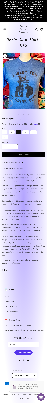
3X (6, 137)
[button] (4, 29)
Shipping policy (25, 398)
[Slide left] (18, 114)
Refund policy (15, 394)
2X (34, 132)
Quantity (5, 142)
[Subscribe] (36, 344)
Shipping (4, 120)
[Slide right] (28, 114)
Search (7, 296)
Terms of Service (11, 312)
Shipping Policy (11, 306)
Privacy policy (26, 394)
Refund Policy (10, 301)
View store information (13, 168)
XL (26, 132)
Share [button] (6, 270)
